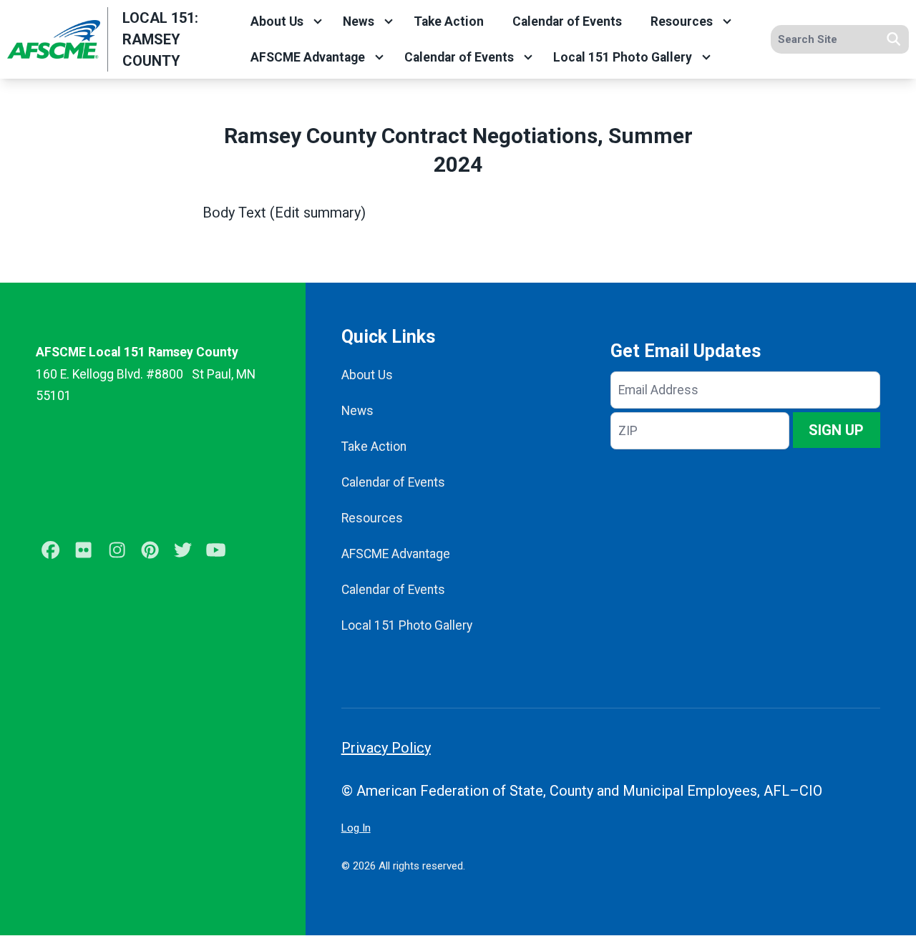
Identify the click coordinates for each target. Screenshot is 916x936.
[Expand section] (318, 21)
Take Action (449, 21)
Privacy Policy (386, 747)
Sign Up (836, 430)
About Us (276, 21)
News (358, 21)
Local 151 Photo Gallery (622, 57)
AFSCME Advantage (307, 57)
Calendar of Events (567, 21)
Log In (356, 828)
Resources (682, 21)
